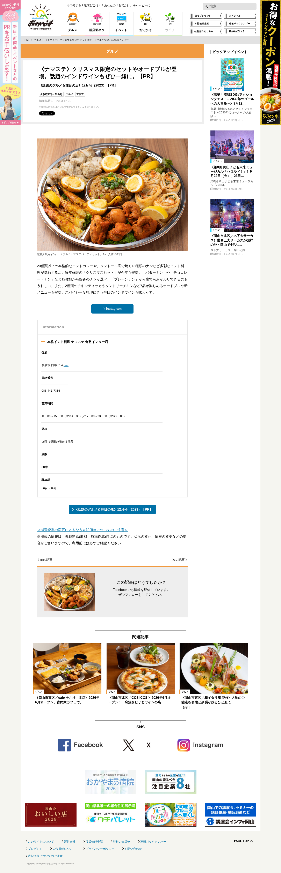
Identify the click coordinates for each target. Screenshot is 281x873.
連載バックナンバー (153, 841)
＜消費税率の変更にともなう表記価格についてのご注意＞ (82, 530)
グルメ (37, 40)
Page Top (241, 841)
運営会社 (69, 841)
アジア (80, 94)
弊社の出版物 (121, 841)
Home (26, 40)
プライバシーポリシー (100, 848)
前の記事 (46, 559)
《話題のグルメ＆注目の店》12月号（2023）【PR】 (113, 509)
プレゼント (35, 848)
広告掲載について (63, 848)
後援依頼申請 (94, 841)
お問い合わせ (133, 848)
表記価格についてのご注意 (45, 856)
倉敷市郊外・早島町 (51, 94)
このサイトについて (41, 841)
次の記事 (178, 559)
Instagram (114, 308)
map (66, 365)
